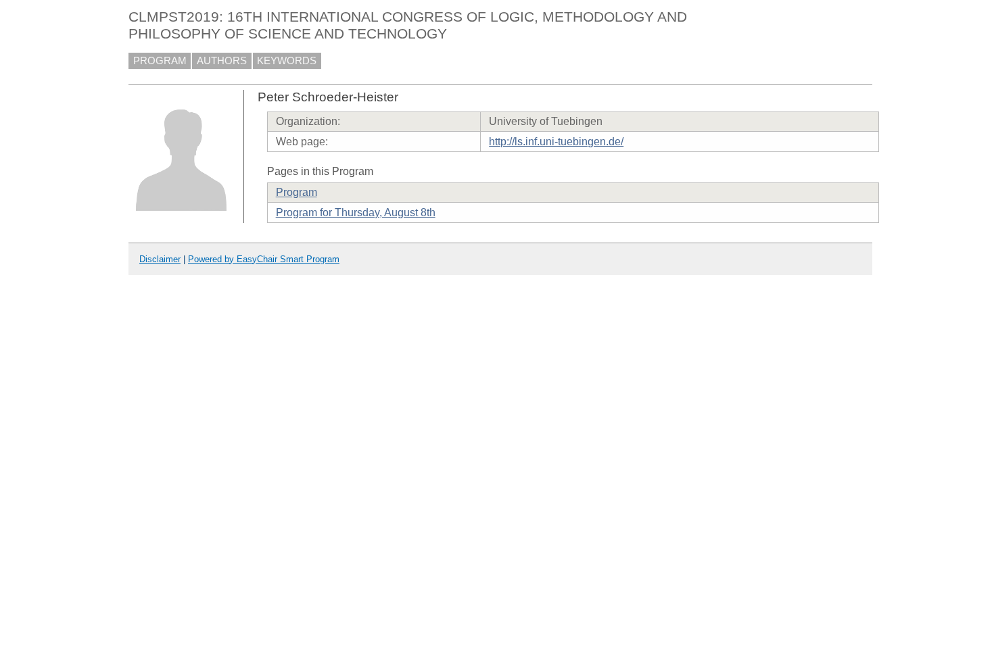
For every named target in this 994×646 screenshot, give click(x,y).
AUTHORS (222, 60)
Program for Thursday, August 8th (355, 212)
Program (296, 192)
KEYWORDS (286, 60)
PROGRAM (160, 60)
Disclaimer (160, 259)
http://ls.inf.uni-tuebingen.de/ (556, 141)
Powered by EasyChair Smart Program (263, 259)
